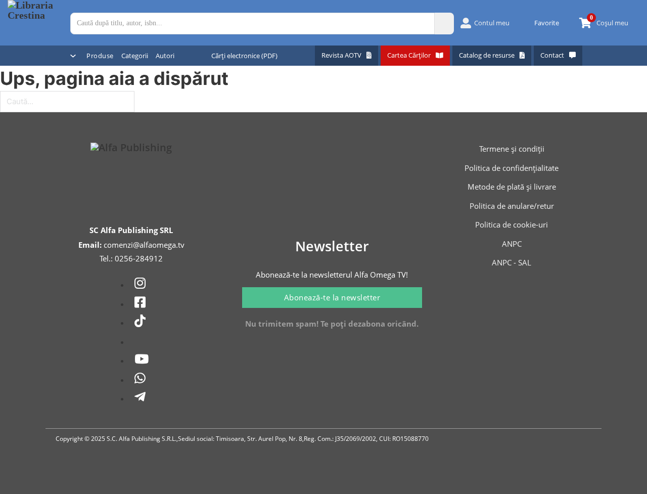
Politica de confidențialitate (512, 168)
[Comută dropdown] (73, 56)
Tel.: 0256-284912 (131, 258)
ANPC (512, 244)
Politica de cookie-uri (511, 224)
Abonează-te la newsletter (332, 297)
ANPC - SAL (511, 262)
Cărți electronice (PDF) (244, 55)
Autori (165, 55)
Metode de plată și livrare (512, 187)
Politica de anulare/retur (512, 206)
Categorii (134, 55)
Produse (100, 55)
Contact (552, 55)
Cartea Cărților (409, 55)
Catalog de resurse (487, 55)
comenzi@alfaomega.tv (144, 245)
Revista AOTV (341, 55)
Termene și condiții (511, 149)
